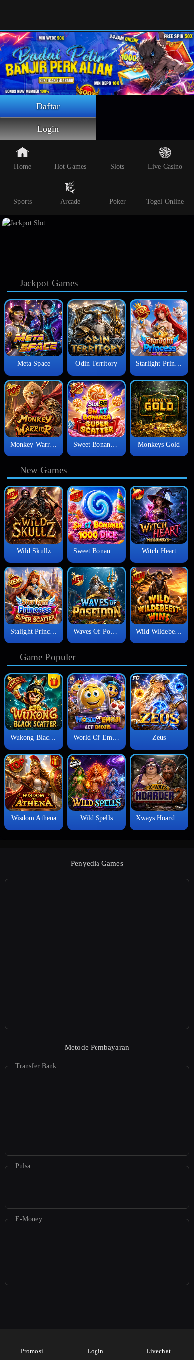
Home (22, 166)
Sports (22, 201)
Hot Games (70, 166)
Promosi (32, 1351)
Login (48, 129)
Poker (117, 201)
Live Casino (165, 166)
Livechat (158, 1351)
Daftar (48, 106)
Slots (117, 166)
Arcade (70, 201)
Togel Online (165, 201)
